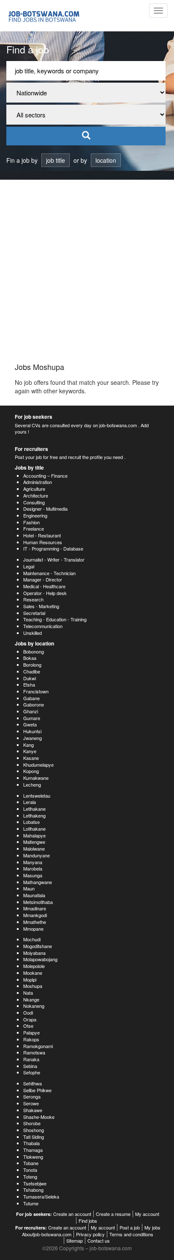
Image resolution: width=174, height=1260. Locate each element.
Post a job (130, 1227)
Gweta (30, 724)
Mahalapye (34, 835)
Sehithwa (32, 1083)
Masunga (32, 875)
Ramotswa (34, 1052)
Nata (28, 992)
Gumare (31, 718)
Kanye (29, 751)
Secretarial (34, 612)
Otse (28, 1025)
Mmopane (33, 928)
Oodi (28, 1012)
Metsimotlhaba (38, 901)
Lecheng (32, 784)
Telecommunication (43, 626)
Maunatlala (34, 895)
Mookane (32, 972)
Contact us (98, 1240)
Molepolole (34, 965)
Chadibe (31, 671)
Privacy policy (90, 1234)
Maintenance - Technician (49, 573)
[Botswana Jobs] (49, 15)
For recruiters (31, 449)
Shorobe (32, 1123)
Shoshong (33, 1129)
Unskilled (32, 632)
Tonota (30, 1169)
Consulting (34, 502)
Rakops (31, 1039)
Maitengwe (34, 841)
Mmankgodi (35, 915)
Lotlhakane (34, 828)
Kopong (31, 771)
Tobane (30, 1163)
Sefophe (31, 1072)
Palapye (31, 1032)
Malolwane (34, 848)
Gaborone (33, 704)
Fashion (31, 522)
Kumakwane (36, 777)
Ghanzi (30, 711)
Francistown (36, 691)
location (105, 160)
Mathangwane (37, 882)
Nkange (31, 999)
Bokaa (29, 657)
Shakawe (32, 1110)
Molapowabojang (40, 959)
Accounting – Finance (45, 475)
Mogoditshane (37, 946)
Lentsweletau (36, 795)
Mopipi (29, 979)
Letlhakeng (34, 815)
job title (55, 160)
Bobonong (33, 651)
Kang (28, 744)
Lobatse (31, 821)
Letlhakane (34, 808)
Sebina (30, 1066)
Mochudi (32, 939)
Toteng (30, 1176)
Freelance (33, 528)
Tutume (30, 1203)
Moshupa (32, 985)
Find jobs (88, 1220)
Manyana (32, 862)
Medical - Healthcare (44, 586)
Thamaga (33, 1149)
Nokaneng (33, 1005)
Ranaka (31, 1059)
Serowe (31, 1103)
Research (33, 599)
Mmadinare (34, 908)
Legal (28, 566)
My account (147, 1213)
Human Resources (42, 542)
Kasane (31, 757)
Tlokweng (33, 1156)
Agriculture (34, 488)
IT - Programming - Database (53, 548)
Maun (29, 888)
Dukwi (29, 678)
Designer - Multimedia (45, 508)
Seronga (32, 1096)
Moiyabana (34, 952)
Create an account (72, 1213)
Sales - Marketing (41, 606)
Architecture (35, 495)
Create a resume (113, 1213)
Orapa (29, 1019)
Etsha (29, 684)
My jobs (152, 1227)
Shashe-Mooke (38, 1116)
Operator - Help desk (45, 593)
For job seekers (33, 416)
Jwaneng (32, 737)
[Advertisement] (87, 271)
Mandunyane (36, 855)
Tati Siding (33, 1136)
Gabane (31, 698)
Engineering (35, 515)
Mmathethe (34, 921)
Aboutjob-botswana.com (46, 1234)
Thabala (31, 1143)
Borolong (32, 664)
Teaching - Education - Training (55, 619)
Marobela (32, 868)
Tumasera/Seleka (41, 1196)
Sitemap (74, 1240)
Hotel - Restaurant (42, 535)
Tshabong (33, 1189)
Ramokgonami (38, 1046)
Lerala (29, 801)
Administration (37, 481)
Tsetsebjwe (34, 1183)
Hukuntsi (32, 731)
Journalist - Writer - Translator (53, 559)
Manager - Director (42, 579)
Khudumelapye (38, 764)
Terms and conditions (131, 1234)
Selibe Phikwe (37, 1090)
